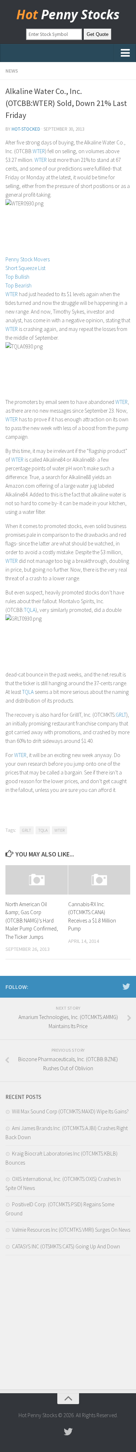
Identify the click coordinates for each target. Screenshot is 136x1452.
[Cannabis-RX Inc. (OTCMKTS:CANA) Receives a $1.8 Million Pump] (99, 880)
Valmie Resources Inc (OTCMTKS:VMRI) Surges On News (71, 1229)
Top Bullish (17, 276)
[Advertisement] (68, 1324)
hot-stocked (26, 129)
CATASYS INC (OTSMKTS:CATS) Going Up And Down (66, 1246)
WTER (39, 151)
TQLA (30, 609)
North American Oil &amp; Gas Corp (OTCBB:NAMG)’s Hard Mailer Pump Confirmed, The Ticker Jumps (31, 920)
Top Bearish (18, 285)
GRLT (121, 714)
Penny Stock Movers (27, 259)
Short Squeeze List (25, 268)
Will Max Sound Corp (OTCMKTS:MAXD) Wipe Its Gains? (70, 1111)
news (11, 71)
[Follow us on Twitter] (126, 986)
